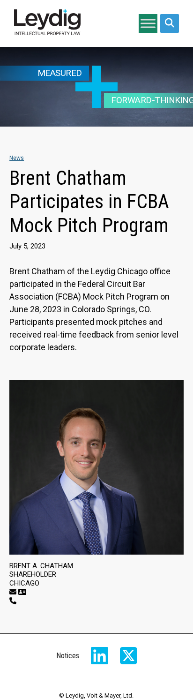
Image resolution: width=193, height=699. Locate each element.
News (16, 158)
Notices (67, 655)
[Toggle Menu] (148, 23)
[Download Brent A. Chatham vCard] (22, 592)
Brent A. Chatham (41, 566)
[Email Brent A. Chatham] (12, 592)
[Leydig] (47, 23)
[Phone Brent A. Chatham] (12, 601)
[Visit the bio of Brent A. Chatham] (96, 467)
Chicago (24, 583)
